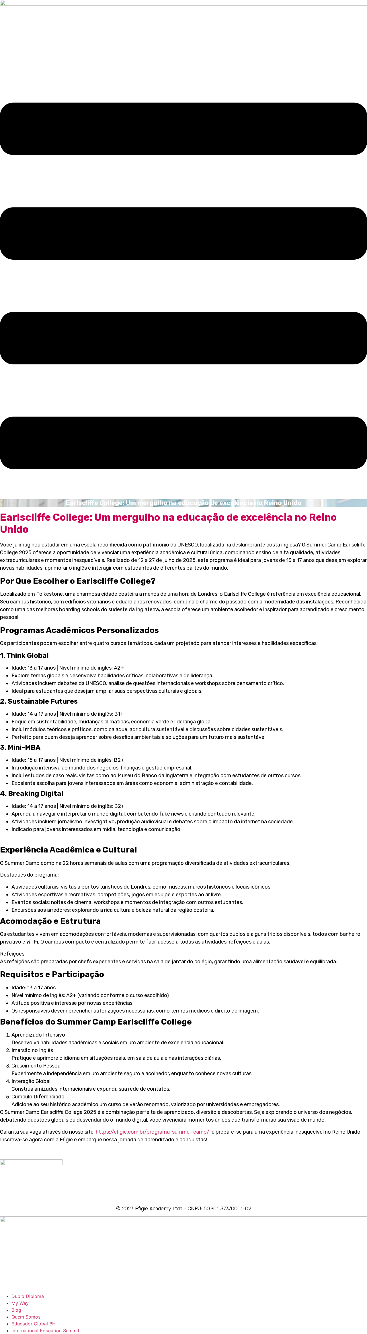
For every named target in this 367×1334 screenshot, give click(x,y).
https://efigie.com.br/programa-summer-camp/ (152, 1132)
